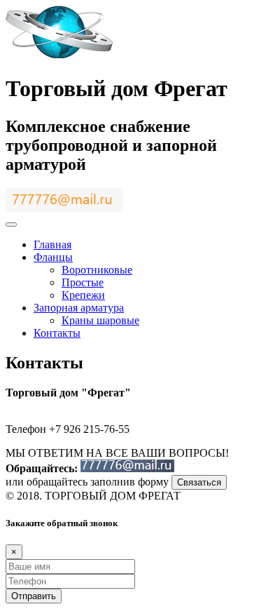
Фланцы (53, 257)
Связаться (199, 482)
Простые (83, 282)
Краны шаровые (100, 320)
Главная (52, 244)
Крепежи (83, 295)
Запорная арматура (79, 308)
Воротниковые (97, 270)
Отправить (33, 596)
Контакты (57, 333)
